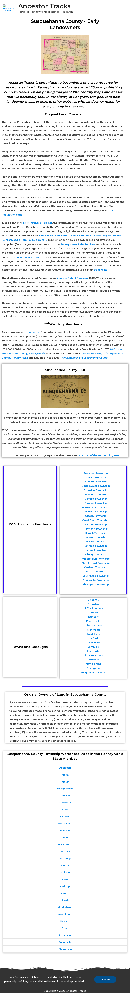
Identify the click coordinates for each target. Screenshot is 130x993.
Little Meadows (93, 655)
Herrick (65, 865)
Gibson (65, 837)
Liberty (65, 900)
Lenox (65, 893)
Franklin (65, 830)
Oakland (65, 921)
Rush (65, 928)
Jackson (65, 872)
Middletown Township (96, 558)
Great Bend (93, 633)
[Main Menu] (123, 8)
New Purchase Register (37, 222)
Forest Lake (65, 823)
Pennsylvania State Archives (77, 244)
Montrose (93, 659)
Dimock (93, 612)
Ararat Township (96, 477)
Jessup (65, 879)
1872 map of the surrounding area (98, 455)
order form (100, 269)
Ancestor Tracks (44, 6)
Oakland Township (95, 567)
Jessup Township (95, 541)
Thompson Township (96, 584)
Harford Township (96, 524)
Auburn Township (96, 481)
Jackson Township (95, 537)
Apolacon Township (96, 473)
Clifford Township (96, 498)
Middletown (65, 907)
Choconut (65, 802)
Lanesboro (93, 642)
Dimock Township (96, 503)
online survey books (28, 257)
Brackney (93, 599)
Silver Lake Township (96, 575)
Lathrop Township (96, 545)
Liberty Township (95, 554)
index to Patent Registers (72, 277)
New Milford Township (96, 562)
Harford (93, 638)
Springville (93, 668)
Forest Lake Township (95, 507)
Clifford (65, 809)
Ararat (65, 774)
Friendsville (93, 621)
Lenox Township (96, 550)
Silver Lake (65, 935)
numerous (34, 331)
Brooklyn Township (95, 490)
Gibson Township (95, 515)
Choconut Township (95, 494)
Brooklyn (93, 603)
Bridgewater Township (96, 485)
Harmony (65, 858)
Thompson (65, 949)
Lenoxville (93, 651)
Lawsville (93, 646)
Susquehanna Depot (93, 672)
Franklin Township (96, 511)
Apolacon (65, 767)
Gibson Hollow (93, 625)
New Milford (93, 663)
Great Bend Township (95, 520)
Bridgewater (65, 788)
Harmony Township (96, 528)
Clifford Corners (93, 608)
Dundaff (93, 616)
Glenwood (93, 629)
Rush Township (95, 571)
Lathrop (65, 886)
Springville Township (96, 580)
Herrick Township (95, 532)
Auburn (65, 781)
